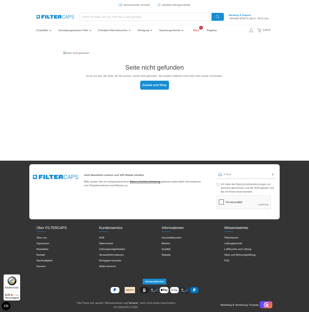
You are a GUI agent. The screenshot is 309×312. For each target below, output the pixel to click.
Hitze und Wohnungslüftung (240, 254)
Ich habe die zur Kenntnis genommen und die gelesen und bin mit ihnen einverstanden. (247, 188)
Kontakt (40, 254)
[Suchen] (218, 17)
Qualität (166, 249)
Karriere (41, 266)
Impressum (42, 243)
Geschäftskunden (172, 237)
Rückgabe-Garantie (110, 260)
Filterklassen (231, 237)
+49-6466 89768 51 (239, 18)
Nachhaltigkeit (44, 260)
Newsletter (42, 249)
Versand (133, 302)
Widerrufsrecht (107, 266)
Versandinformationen (111, 254)
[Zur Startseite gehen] (55, 17)
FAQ (226, 260)
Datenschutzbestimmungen (251, 184)
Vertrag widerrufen (154, 281)
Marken (166, 243)
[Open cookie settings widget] (6, 306)
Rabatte (166, 254)
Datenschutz (106, 243)
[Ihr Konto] (251, 30)
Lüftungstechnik (233, 243)
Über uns (41, 237)
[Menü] (18, 276)
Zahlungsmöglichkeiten (112, 249)
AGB (256, 187)
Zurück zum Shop (155, 85)
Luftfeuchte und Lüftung (237, 249)
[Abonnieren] (272, 174)
